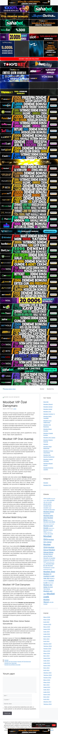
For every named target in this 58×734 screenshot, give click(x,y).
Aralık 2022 (46, 692)
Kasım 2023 (46, 665)
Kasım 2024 (46, 636)
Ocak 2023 (46, 689)
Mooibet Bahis (46, 513)
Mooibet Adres (51, 509)
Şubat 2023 (46, 687)
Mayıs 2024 (46, 651)
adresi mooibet (47, 498)
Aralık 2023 (46, 663)
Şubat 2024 (46, 658)
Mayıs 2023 (46, 680)
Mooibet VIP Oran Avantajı (10, 661)
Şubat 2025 (46, 629)
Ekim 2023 (46, 668)
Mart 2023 (46, 685)
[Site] (29, 99)
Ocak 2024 (46, 660)
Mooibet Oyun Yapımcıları (10, 663)
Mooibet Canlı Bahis (49, 522)
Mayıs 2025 (46, 627)
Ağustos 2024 (47, 643)
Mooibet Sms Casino (49, 437)
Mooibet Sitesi (49, 571)
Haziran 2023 (47, 677)
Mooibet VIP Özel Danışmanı (24, 661)
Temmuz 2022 (47, 704)
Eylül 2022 (46, 699)
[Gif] (29, 162)
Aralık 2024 (46, 634)
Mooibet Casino (51, 528)
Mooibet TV (47, 574)
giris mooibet (50, 500)
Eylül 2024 (46, 641)
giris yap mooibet (47, 502)
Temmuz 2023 (47, 675)
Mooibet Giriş (50, 389)
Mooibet (42, 389)
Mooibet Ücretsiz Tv (49, 414)
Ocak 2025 (46, 631)
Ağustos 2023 (47, 672)
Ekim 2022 (46, 697)
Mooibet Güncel (47, 406)
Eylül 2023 (46, 670)
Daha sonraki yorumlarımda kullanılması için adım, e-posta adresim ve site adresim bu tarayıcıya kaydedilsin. (20, 708)
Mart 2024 (46, 656)
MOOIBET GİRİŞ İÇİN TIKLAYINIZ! (29, 59)
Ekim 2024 (46, 639)
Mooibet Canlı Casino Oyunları (48, 523)
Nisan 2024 (46, 653)
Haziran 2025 (47, 624)
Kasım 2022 (46, 694)
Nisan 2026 (46, 619)
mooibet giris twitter (48, 533)
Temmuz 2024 (47, 646)
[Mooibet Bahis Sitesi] (9, 389)
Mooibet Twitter (50, 582)
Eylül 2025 (46, 622)
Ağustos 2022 (47, 701)
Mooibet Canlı (50, 520)
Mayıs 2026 (46, 617)
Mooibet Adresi (47, 409)
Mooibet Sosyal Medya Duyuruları (12, 664)
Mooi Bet (45, 402)
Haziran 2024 (47, 648)
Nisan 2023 (46, 682)
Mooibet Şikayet (48, 404)
